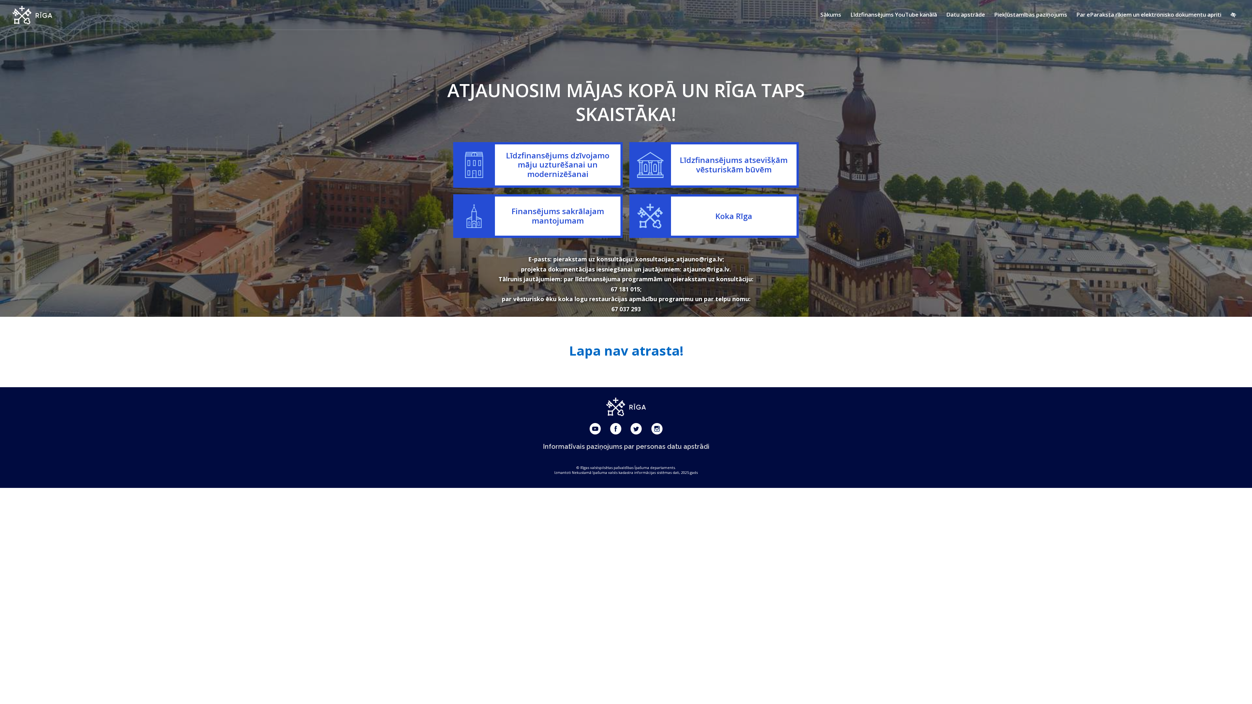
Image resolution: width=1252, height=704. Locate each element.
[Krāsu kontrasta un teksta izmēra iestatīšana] (1233, 14)
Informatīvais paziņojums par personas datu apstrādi (626, 446)
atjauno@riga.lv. (707, 269)
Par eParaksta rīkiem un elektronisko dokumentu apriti (1148, 14)
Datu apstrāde (965, 14)
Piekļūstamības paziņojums (1030, 14)
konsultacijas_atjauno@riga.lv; (679, 259)
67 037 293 (626, 309)
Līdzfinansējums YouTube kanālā (893, 14)
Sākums (830, 14)
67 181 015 (625, 289)
